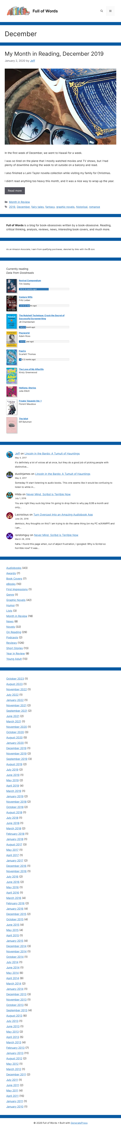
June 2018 (12, 823)
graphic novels (65, 206)
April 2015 (12, 935)
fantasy (50, 206)
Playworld (24, 333)
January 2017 (14, 860)
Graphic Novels (16, 600)
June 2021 (12, 716)
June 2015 (12, 924)
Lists (9, 610)
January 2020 (15, 742)
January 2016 (14, 908)
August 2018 (14, 812)
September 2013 (16, 1010)
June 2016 (13, 882)
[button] (101, 11)
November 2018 (16, 801)
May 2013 (12, 1031)
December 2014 (16, 946)
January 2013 (14, 1053)
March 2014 (13, 983)
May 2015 (12, 930)
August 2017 (14, 844)
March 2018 (13, 828)
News (10, 621)
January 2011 (14, 1101)
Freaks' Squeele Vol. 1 (30, 401)
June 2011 (12, 1085)
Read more (15, 190)
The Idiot (23, 418)
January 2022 (15, 700)
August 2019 (14, 764)
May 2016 (12, 887)
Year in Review (15, 653)
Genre (10, 594)
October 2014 (15, 956)
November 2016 (16, 871)
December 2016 (16, 865)
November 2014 (16, 951)
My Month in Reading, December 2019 (54, 53)
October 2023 (15, 678)
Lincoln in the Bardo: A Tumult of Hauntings (52, 453)
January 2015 (14, 940)
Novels (10, 626)
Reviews (11, 642)
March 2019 (13, 791)
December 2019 (16, 748)
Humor (10, 605)
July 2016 (12, 876)
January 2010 (14, 1106)
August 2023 (14, 684)
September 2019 (16, 758)
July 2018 (12, 817)
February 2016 (15, 903)
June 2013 (13, 1026)
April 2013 (12, 1037)
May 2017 (12, 849)
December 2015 (16, 914)
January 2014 (14, 989)
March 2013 (13, 1042)
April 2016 (12, 892)
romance (94, 206)
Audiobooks (13, 568)
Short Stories (14, 648)
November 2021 (16, 705)
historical (81, 206)
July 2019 (12, 769)
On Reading (13, 632)
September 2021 (16, 710)
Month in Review (19, 202)
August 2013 (14, 1015)
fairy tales (37, 206)
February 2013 (15, 1047)
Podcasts (12, 637)
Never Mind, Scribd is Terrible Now (48, 494)
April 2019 (12, 785)
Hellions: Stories (27, 388)
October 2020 (15, 732)
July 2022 (12, 694)
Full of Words (45, 11)
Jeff (17, 453)
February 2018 (15, 833)
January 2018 (14, 839)
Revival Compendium (30, 280)
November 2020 (16, 726)
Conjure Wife (25, 297)
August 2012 (14, 1058)
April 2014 (12, 978)
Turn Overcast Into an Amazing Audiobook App (63, 514)
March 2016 (13, 898)
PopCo (22, 351)
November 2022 (16, 689)
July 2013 (12, 1021)
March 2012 (13, 1069)
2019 (12, 206)
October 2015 (14, 919)
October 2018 (14, 807)
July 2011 (12, 1079)
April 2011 (12, 1095)
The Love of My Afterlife (31, 369)
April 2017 (12, 855)
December (23, 206)
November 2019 (16, 753)
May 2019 (12, 780)
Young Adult (14, 658)
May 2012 (12, 1063)
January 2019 (14, 796)
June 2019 (13, 775)
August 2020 (14, 737)
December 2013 (16, 994)
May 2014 (12, 972)
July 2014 (12, 962)
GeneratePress (79, 1122)
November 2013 (16, 999)
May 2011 (12, 1090)
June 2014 (13, 967)
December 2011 (16, 1074)
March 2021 (13, 721)
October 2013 (15, 1005)
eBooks (11, 584)
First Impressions (17, 589)
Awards (11, 573)
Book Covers (14, 578)
